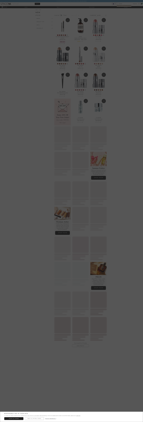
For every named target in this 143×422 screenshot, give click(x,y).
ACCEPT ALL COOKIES (14, 418)
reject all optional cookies (34, 418)
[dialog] (71, 417)
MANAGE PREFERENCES (50, 418)
